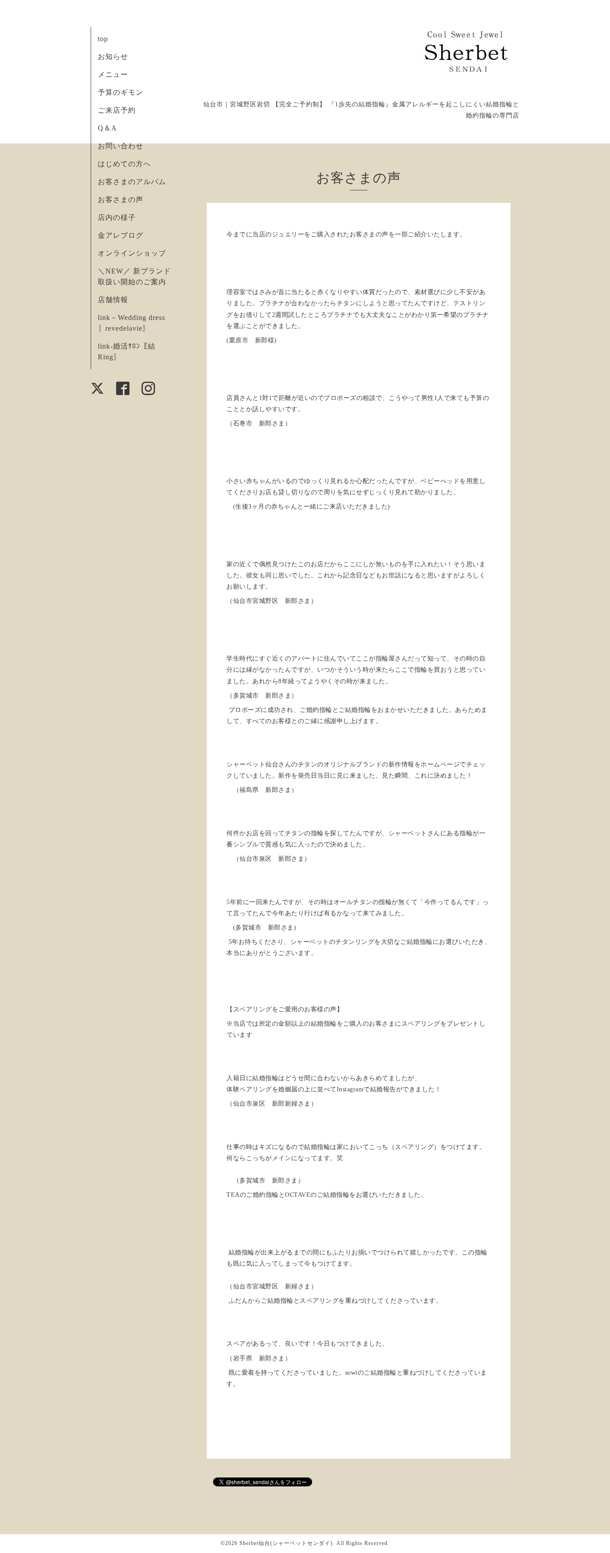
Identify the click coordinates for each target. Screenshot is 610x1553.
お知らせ (113, 56)
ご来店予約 (117, 110)
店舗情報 (113, 299)
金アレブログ (120, 235)
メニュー (113, 74)
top (103, 38)
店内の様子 (117, 217)
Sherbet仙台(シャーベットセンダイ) (286, 1543)
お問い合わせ (120, 146)
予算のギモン (120, 92)
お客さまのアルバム (132, 181)
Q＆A (107, 128)
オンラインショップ (132, 253)
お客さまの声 (120, 199)
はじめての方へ (124, 164)
